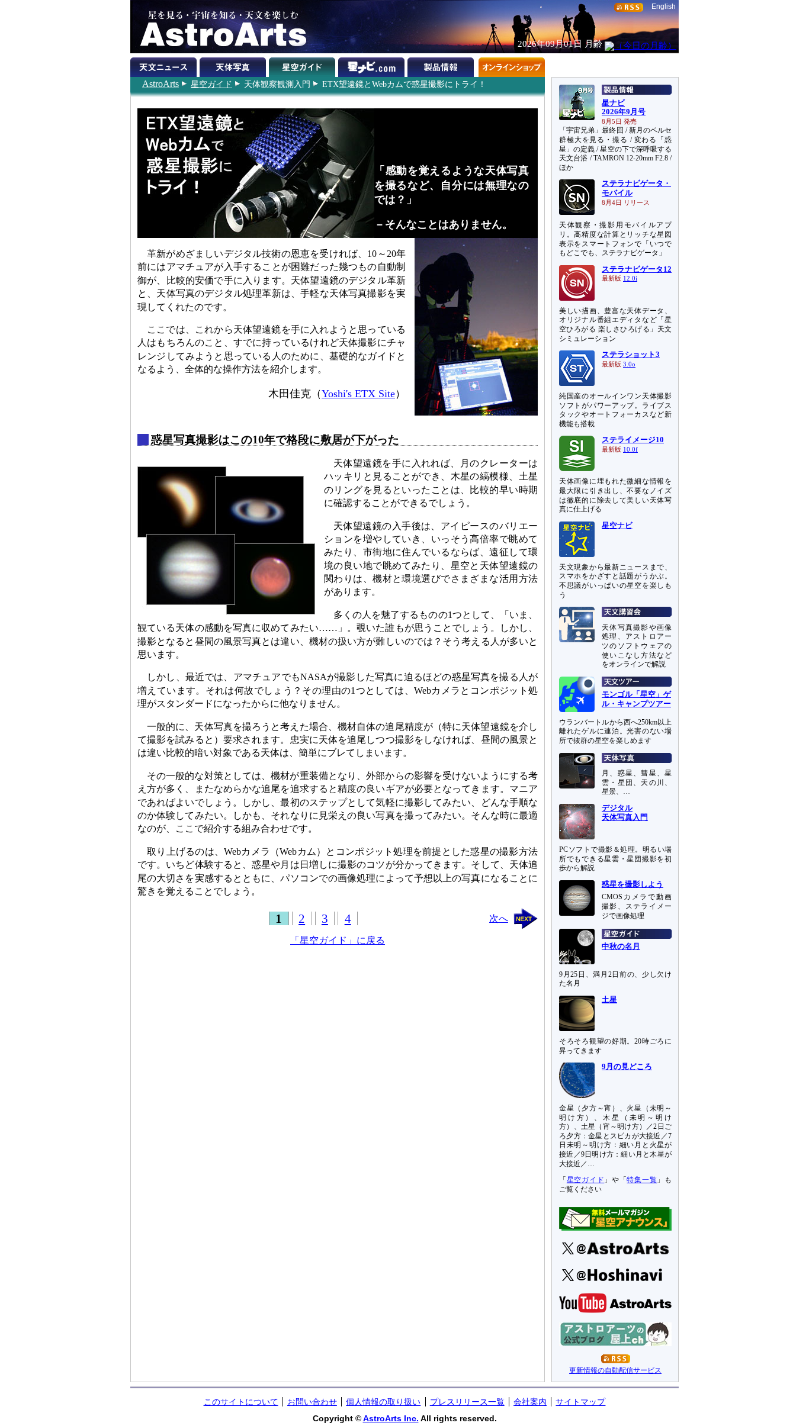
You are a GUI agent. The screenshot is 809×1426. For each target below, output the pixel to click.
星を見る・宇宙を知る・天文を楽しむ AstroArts (219, 26)
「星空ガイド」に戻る (337, 940)
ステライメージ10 (633, 440)
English (663, 6)
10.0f (630, 449)
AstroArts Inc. (391, 1418)
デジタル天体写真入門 (625, 813)
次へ (498, 918)
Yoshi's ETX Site (358, 394)
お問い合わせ (312, 1401)
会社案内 (530, 1401)
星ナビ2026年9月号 (624, 108)
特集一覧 (642, 1180)
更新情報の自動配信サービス (615, 1370)
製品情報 (442, 65)
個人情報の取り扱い (383, 1401)
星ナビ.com (372, 65)
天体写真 (234, 65)
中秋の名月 (621, 946)
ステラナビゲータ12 (637, 269)
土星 (609, 1000)
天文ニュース (165, 65)
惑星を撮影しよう (632, 884)
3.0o (629, 364)
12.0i (630, 278)
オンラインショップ (511, 65)
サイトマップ (580, 1401)
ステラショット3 (631, 354)
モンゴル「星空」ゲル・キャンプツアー (636, 699)
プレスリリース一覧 (467, 1401)
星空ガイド (211, 84)
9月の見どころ (627, 1067)
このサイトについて (241, 1401)
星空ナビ (617, 526)
